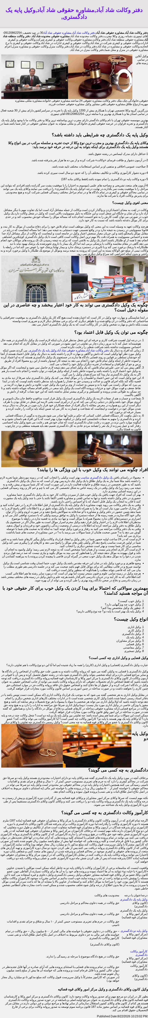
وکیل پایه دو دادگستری (134, 930)
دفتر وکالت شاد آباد (83, 32)
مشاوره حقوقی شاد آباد (57, 32)
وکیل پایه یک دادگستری (133, 899)
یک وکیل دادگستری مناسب (96, 477)
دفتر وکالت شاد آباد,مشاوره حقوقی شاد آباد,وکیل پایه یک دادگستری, (68, 350)
